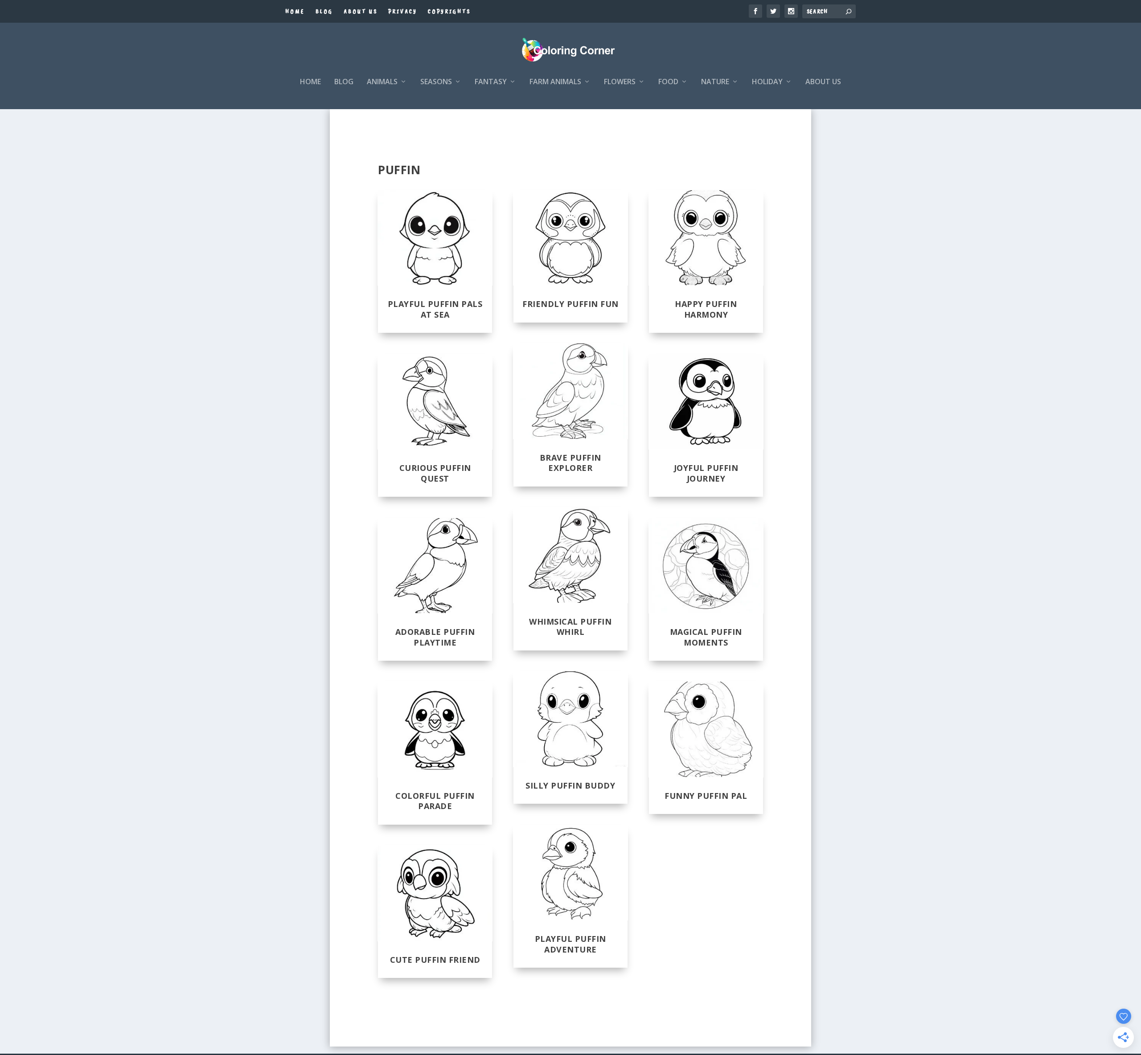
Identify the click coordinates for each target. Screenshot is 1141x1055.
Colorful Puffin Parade (435, 800)
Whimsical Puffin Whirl (570, 626)
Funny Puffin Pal (706, 795)
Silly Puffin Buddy (570, 785)
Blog (324, 11)
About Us (361, 11)
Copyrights (449, 11)
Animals (382, 82)
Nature (715, 82)
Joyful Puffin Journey (706, 472)
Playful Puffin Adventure (570, 943)
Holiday (767, 82)
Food (668, 82)
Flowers (620, 82)
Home (295, 11)
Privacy (402, 11)
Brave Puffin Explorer (570, 462)
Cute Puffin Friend (435, 959)
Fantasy (491, 82)
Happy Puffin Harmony (706, 309)
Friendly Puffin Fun (570, 304)
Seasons (436, 82)
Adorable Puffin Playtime (435, 636)
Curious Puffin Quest (435, 472)
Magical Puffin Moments (706, 636)
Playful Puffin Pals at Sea (435, 309)
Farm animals (555, 82)
